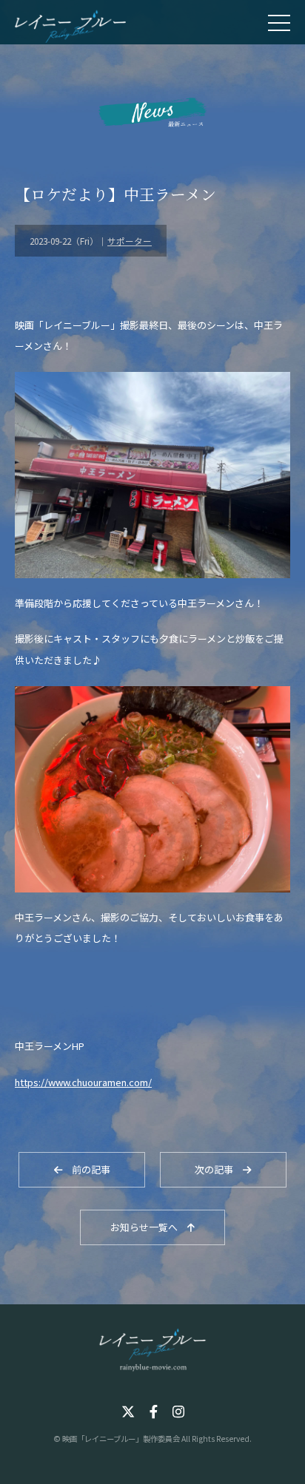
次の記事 (219, 1169)
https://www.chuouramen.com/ (83, 1082)
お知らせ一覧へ (148, 1227)
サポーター (129, 240)
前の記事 (86, 1169)
